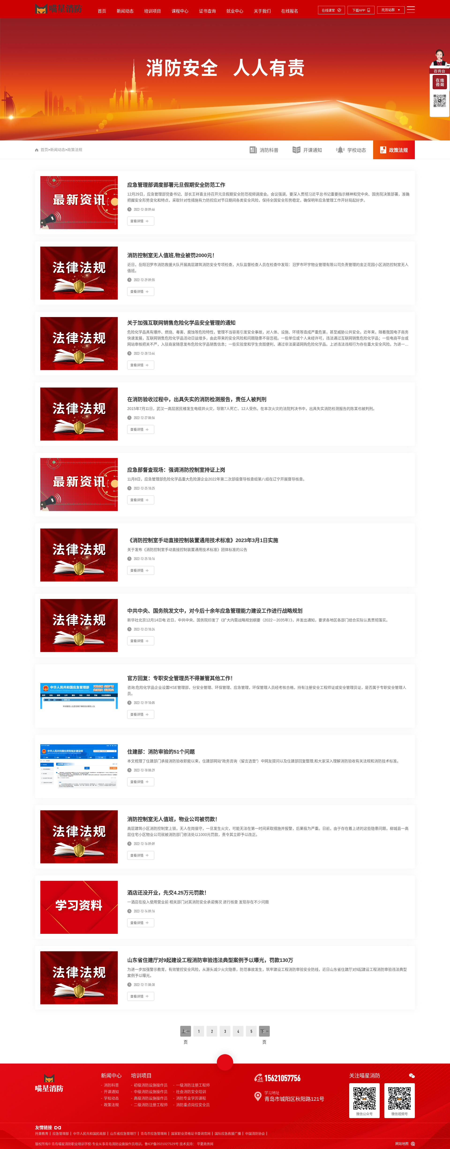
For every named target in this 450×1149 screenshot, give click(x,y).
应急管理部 (60, 1133)
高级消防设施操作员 (151, 1098)
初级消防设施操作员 (151, 1085)
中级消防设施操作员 (151, 1092)
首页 (102, 11)
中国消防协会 (255, 1133)
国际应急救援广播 (228, 1133)
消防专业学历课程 (191, 1098)
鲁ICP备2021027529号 (162, 1144)
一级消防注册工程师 (193, 1085)
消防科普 (111, 1085)
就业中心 (234, 11)
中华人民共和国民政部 (89, 1133)
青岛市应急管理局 (154, 1133)
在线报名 (289, 11)
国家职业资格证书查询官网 (190, 1133)
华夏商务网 (205, 1144)
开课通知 (111, 1092)
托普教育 (41, 1133)
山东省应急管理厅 (123, 1133)
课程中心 (180, 11)
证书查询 (207, 11)
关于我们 (262, 11)
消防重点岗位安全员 (193, 1105)
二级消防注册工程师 (151, 1105)
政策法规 (74, 150)
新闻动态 (125, 11)
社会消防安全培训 (191, 1092)
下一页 (264, 1033)
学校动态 (111, 1098)
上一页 (185, 1033)
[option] (225, 70)
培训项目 (152, 11)
